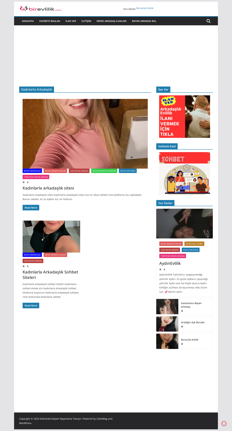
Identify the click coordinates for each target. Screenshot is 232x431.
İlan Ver (71, 21)
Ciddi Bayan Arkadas (79, 171)
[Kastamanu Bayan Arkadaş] (167, 306)
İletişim (86, 21)
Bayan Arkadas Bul (144, 21)
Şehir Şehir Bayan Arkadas (104, 171)
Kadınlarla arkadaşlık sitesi (48, 188)
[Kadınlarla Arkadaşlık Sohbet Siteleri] (51, 237)
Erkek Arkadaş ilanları (112, 21)
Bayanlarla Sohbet (194, 244)
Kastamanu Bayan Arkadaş (191, 304)
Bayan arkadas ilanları (55, 171)
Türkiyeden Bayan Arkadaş (36, 177)
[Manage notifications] (224, 423)
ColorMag (101, 418)
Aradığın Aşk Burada (192, 322)
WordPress (25, 423)
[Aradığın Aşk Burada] (167, 324)
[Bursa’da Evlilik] (167, 341)
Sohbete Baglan (49, 21)
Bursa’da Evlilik (144, 9)
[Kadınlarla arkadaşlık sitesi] (85, 134)
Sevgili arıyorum (127, 171)
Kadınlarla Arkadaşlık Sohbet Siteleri (50, 274)
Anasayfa (28, 21)
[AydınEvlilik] (184, 223)
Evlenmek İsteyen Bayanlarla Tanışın (60, 418)
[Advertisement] (116, 51)
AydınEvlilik (170, 263)
